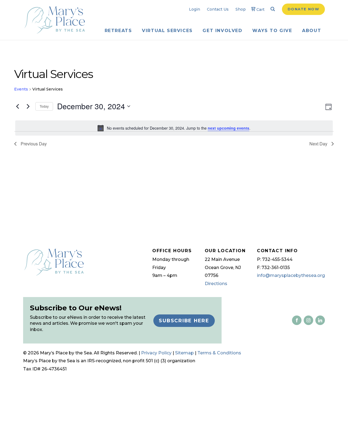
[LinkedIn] (307, 320)
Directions (216, 283)
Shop (240, 9)
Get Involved (222, 30)
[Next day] (28, 106)
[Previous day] (17, 106)
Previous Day (34, 143)
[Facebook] (297, 320)
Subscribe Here (184, 320)
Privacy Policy (156, 352)
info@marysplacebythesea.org (291, 275)
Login (194, 9)
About (311, 30)
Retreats (118, 30)
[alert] (174, 128)
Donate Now (303, 9)
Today (44, 106)
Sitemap (184, 352)
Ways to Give (272, 30)
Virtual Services (167, 30)
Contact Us (218, 9)
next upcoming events (228, 128)
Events (21, 89)
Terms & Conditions (219, 352)
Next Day (318, 143)
